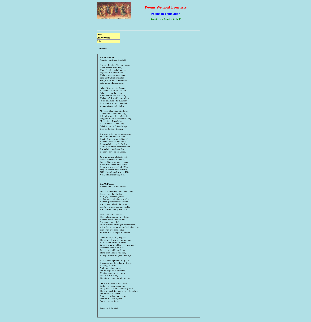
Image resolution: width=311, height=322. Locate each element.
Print (99, 41)
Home (99, 34)
